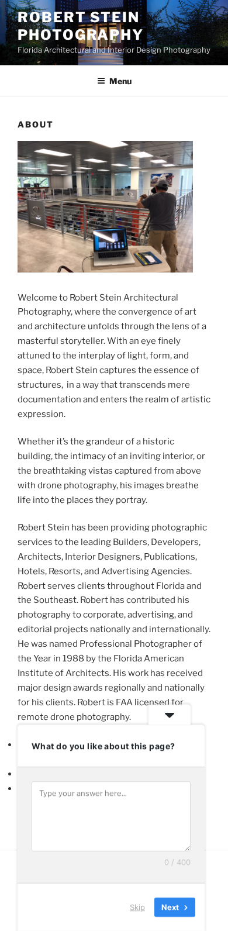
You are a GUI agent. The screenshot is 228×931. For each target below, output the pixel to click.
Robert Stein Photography (81, 26)
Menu (120, 81)
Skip (137, 907)
